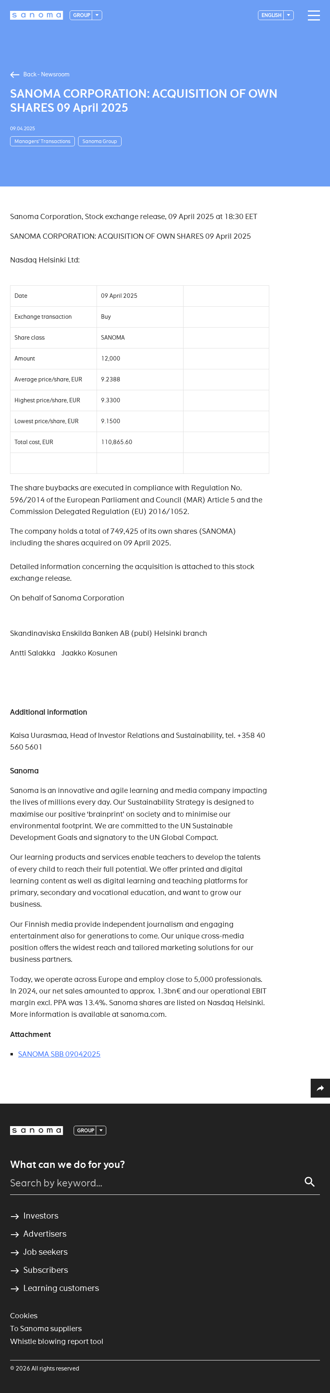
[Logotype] (36, 1130)
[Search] (310, 1182)
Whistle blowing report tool (56, 1341)
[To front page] (36, 15)
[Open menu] (312, 16)
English (272, 15)
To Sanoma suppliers (46, 1328)
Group (82, 15)
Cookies (23, 1315)
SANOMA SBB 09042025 (59, 1054)
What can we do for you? (67, 1164)
